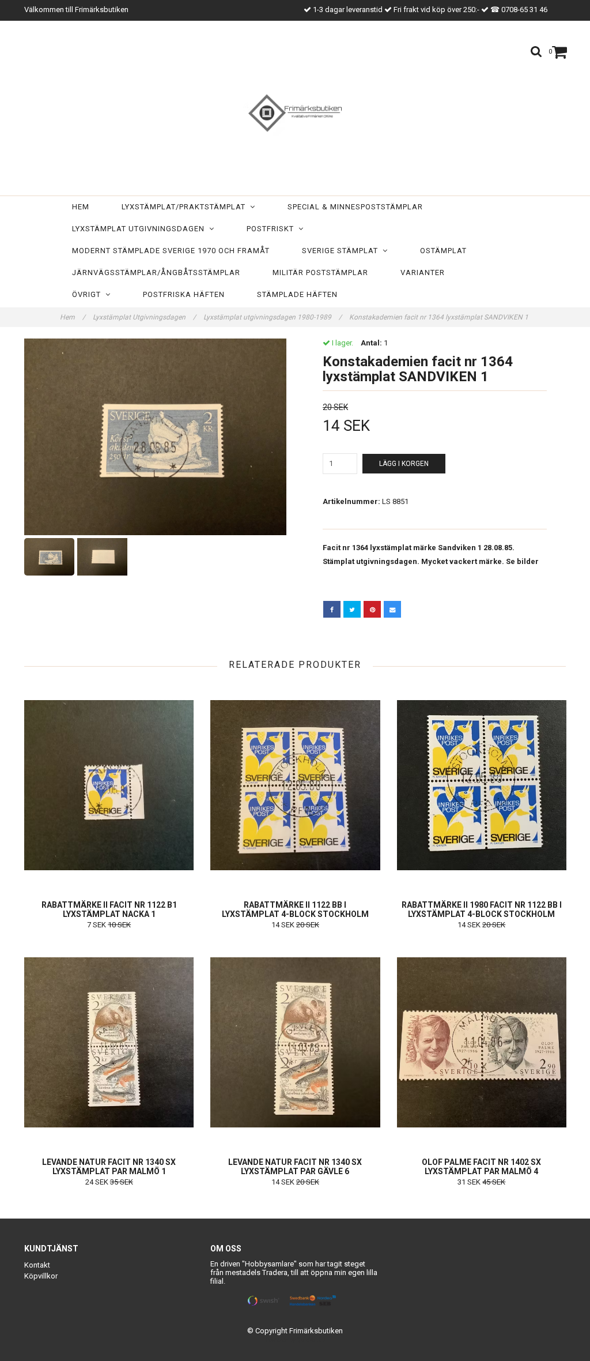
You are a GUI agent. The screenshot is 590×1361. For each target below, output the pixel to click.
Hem (80, 206)
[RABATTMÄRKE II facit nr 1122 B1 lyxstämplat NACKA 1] (109, 785)
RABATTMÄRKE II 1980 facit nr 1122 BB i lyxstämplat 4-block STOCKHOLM (482, 909)
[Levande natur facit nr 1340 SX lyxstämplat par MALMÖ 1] (109, 1042)
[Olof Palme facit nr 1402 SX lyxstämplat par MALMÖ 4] (481, 1042)
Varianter (422, 272)
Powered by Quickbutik (295, 1340)
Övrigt (88, 294)
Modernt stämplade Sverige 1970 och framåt (171, 250)
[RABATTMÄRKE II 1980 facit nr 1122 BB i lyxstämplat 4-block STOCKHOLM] (481, 785)
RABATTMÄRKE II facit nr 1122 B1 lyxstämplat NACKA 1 (109, 909)
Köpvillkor (41, 1276)
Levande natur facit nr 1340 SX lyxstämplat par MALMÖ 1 (109, 1166)
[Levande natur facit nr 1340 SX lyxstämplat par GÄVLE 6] (295, 1042)
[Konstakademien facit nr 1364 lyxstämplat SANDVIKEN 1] (155, 437)
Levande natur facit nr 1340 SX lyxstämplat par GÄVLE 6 (295, 1166)
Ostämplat (443, 250)
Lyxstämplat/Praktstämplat (186, 206)
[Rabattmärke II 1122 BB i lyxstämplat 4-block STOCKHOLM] (295, 785)
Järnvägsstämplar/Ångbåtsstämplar (156, 272)
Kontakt (37, 1265)
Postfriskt (272, 228)
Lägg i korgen (404, 464)
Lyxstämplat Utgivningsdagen (140, 228)
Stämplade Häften (297, 294)
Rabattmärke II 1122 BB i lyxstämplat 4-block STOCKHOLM (295, 909)
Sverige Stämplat (342, 250)
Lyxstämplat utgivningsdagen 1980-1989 (272, 317)
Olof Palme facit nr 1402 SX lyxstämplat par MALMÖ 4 (481, 1166)
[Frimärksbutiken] (295, 111)
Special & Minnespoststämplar (355, 206)
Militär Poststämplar (320, 272)
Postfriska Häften (184, 294)
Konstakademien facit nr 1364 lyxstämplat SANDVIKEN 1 (439, 317)
